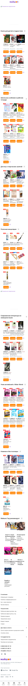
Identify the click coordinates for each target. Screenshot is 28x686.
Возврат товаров (5, 621)
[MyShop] (6, 660)
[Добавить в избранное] (23, 51)
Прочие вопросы (5, 604)
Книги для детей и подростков (12, 31)
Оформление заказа (6, 618)
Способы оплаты (5, 633)
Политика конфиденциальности (8, 599)
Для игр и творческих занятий (11, 167)
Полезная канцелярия (8, 229)
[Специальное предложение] (14, 15)
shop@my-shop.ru (6, 650)
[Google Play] (14, 670)
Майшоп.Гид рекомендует (10, 518)
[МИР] (2, 676)
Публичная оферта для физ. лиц (8, 611)
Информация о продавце (7, 597)
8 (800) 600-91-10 (6, 646)
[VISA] (6, 676)
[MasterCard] (10, 676)
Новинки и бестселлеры (9, 451)
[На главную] (14, 2)
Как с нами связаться (6, 602)
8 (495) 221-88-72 (6, 648)
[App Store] (4, 670)
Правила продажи (5, 616)
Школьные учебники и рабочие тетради (12, 99)
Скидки (2, 623)
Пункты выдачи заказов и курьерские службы (12, 630)
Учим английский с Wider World (12, 384)
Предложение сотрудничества (8, 639)
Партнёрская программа (7, 642)
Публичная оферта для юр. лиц (8, 613)
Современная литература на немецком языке (11, 317)
